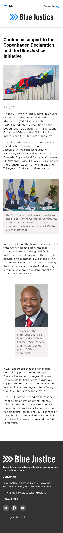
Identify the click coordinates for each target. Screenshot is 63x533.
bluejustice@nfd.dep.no (32, 492)
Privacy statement (14, 517)
